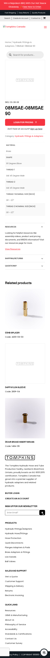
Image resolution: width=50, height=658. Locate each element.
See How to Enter (32, 6)
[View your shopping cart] (44, 18)
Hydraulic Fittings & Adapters (29, 136)
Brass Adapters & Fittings (17, 552)
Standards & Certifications (18, 633)
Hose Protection (13, 538)
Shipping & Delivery (14, 586)
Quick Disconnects (14, 542)
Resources (10, 610)
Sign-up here (36, 129)
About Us (9, 619)
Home (8, 42)
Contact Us (35, 18)
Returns (9, 590)
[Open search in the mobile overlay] (25, 55)
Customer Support (14, 581)
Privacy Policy (11, 654)
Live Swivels (10, 556)
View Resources (12, 248)
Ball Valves (10, 561)
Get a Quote (11, 576)
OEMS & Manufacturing (16, 615)
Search (7, 18)
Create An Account (20, 18)
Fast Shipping (10, 13)
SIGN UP (42, 512)
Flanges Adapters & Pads (17, 547)
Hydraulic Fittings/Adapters (18, 528)
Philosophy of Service (15, 624)
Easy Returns (24, 13)
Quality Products (38, 13)
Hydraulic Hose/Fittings (16, 533)
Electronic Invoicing (14, 595)
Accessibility (11, 629)
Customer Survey (13, 643)
